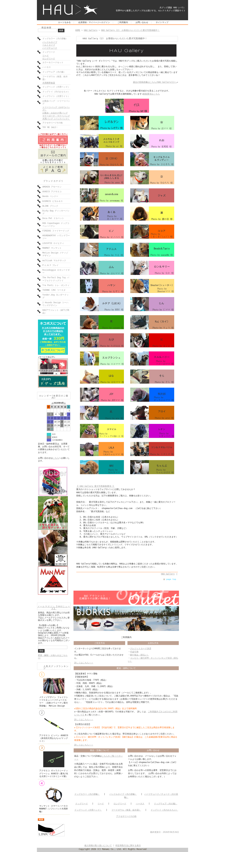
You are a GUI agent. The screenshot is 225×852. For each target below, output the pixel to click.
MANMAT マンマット (52, 248)
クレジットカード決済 (140, 648)
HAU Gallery (90, 30)
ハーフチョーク (49, 48)
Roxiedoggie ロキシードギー (56, 271)
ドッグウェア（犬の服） (54, 72)
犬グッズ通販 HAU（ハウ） (172, 7)
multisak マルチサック (54, 260)
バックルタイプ (49, 42)
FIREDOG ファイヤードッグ (55, 231)
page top (171, 579)
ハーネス (46, 67)
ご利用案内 (122, 22)
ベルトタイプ (48, 45)
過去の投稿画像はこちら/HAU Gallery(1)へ (155, 82)
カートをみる (64, 22)
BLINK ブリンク (50, 206)
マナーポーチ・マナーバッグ (56, 116)
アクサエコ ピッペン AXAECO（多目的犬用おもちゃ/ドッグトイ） (53, 738)
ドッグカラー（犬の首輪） (55, 38)
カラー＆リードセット (52, 62)
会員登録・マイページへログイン (94, 22)
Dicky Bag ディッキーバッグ (55, 212)
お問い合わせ (142, 22)
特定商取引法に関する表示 (128, 845)
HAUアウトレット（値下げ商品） (55, 311)
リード (45, 55)
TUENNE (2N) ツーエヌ (54, 290)
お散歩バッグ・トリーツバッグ (56, 102)
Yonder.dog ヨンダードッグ (55, 296)
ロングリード (48, 58)
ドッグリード (48, 52)
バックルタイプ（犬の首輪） (123, 794)
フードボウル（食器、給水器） (55, 78)
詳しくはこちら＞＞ (83, 663)
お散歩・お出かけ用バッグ (55, 113)
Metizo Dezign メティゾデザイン (55, 254)
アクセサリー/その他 (52, 123)
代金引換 (134, 651)
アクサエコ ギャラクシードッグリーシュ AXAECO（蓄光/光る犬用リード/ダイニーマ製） (53, 773)
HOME (77, 30)
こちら (56, 458)
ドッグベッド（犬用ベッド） (56, 87)
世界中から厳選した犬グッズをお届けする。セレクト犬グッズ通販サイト (150, 10)
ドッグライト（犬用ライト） (56, 96)
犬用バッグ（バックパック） (56, 118)
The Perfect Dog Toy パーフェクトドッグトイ (55, 279)
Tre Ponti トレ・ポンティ (55, 285)
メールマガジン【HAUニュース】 (53, 607)
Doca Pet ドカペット (53, 218)
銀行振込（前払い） (139, 655)
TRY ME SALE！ (50, 127)
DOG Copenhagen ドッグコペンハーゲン (55, 224)
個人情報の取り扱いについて (98, 845)
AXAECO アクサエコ (52, 191)
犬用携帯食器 (48, 83)
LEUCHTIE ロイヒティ (53, 243)
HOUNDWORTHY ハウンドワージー (56, 237)
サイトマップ (162, 22)
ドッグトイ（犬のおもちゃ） (56, 91)
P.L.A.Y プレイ (50, 265)
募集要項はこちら (151, 94)
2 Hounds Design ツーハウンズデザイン (55, 304)
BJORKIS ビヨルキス (52, 201)
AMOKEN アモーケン (52, 187)
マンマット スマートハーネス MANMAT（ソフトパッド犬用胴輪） (53, 809)
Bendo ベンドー (50, 196)
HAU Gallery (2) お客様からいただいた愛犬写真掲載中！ (130, 30)
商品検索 (46, 27)
